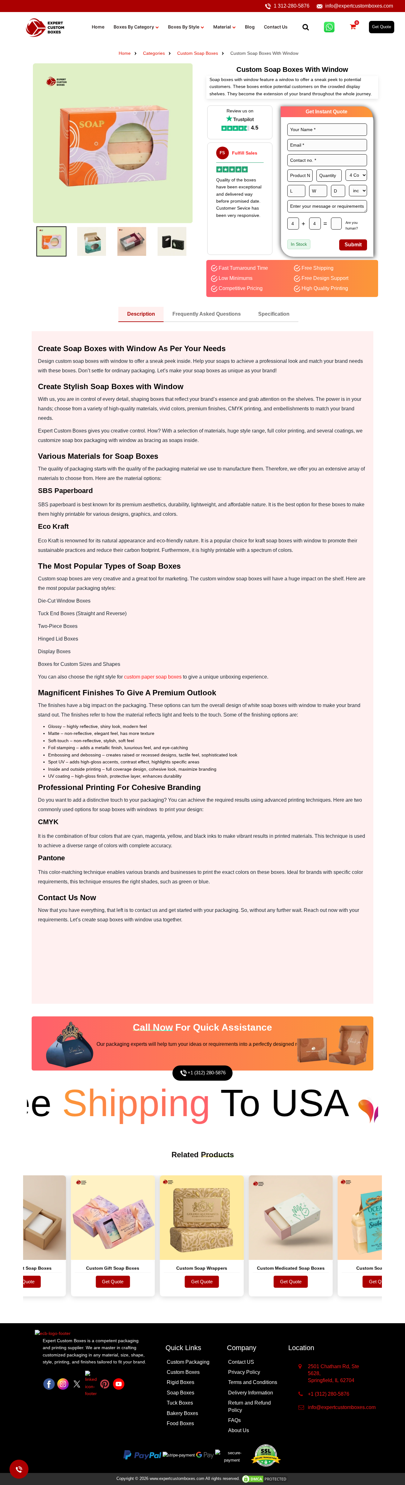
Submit (353, 244)
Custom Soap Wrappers (176, 1268)
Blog (250, 26)
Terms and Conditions (252, 1382)
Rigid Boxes (180, 1382)
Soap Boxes (180, 1392)
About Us (238, 1430)
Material (222, 26)
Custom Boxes (183, 1372)
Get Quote (381, 26)
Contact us (276, 26)
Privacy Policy (244, 1372)
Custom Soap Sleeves (353, 1268)
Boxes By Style (183, 26)
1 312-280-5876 (291, 6)
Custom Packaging (188, 1362)
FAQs (234, 1420)
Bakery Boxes (182, 1413)
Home (98, 26)
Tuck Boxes (180, 1403)
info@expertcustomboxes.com (359, 6)
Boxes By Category (134, 26)
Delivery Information (250, 1392)
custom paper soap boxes (153, 676)
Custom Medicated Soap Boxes (265, 1268)
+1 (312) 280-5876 (207, 1072)
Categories (154, 53)
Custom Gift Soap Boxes (87, 1268)
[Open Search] (305, 27)
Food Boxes (180, 1423)
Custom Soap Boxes (197, 53)
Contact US (241, 1362)
